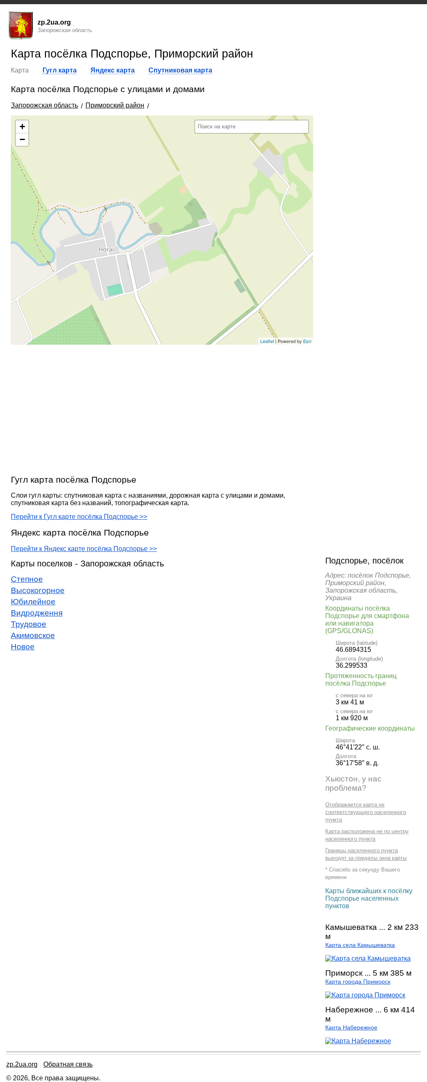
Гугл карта (60, 70)
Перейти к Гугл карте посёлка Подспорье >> (79, 516)
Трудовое (28, 624)
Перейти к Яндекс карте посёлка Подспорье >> (84, 548)
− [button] (22, 139)
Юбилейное (33, 601)
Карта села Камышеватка (360, 945)
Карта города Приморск (357, 982)
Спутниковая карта (180, 70)
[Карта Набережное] (358, 1040)
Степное (27, 579)
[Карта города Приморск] (365, 995)
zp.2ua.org (22, 1064)
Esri (307, 341)
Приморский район (114, 105)
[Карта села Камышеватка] (368, 958)
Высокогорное (38, 590)
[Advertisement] (162, 409)
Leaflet (267, 341)
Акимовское (33, 635)
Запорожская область (44, 105)
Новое (23, 646)
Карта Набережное (351, 1027)
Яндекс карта (112, 70)
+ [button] (22, 126)
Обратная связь (68, 1064)
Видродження (37, 613)
